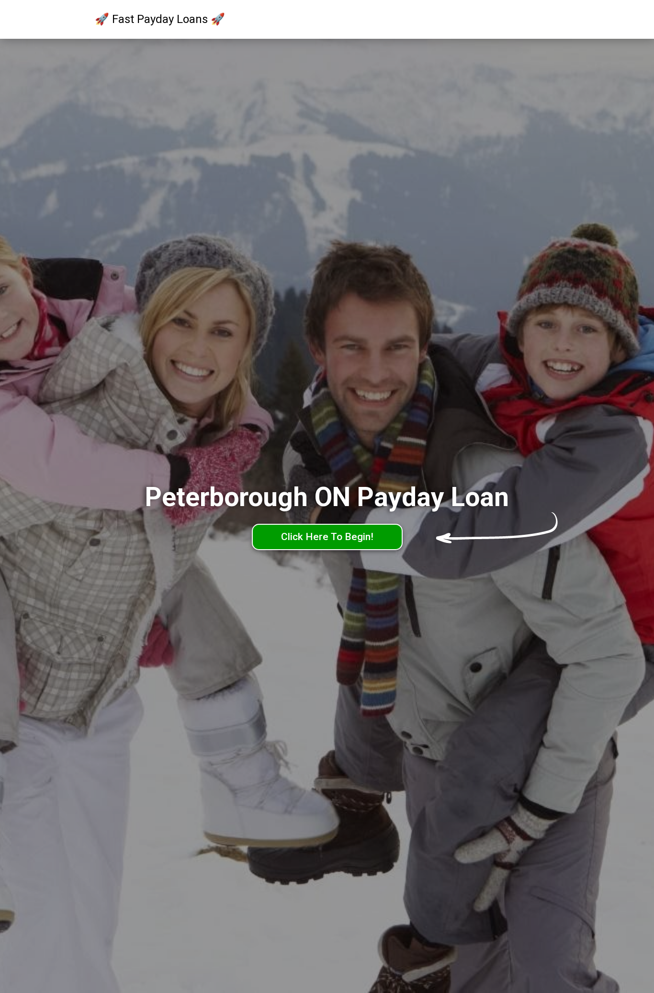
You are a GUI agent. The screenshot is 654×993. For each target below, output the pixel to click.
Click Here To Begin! (327, 536)
